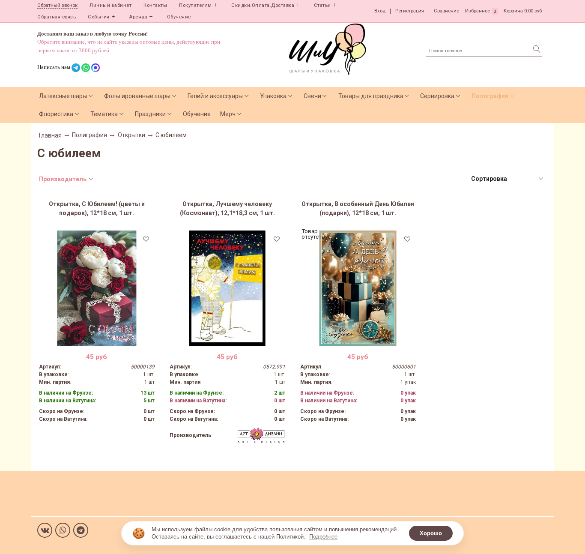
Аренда (138, 17)
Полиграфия (490, 96)
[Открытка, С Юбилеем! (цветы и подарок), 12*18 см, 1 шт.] (97, 288)
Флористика (56, 114)
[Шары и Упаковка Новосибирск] (327, 48)
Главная (50, 135)
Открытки (131, 135)
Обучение (179, 17)
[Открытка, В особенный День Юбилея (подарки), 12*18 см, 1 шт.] (358, 288)
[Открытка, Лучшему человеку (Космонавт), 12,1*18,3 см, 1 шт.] (227, 288)
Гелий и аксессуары (215, 96)
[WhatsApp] (62, 530)
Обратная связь (56, 17)
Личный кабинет (110, 5)
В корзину (96, 339)
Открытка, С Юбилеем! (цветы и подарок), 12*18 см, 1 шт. (97, 208)
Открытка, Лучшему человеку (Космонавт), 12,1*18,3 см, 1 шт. (227, 208)
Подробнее (323, 536)
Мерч (228, 114)
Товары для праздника (370, 96)
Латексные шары (63, 96)
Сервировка (437, 96)
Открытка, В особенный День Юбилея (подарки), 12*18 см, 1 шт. (357, 208)
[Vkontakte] (44, 530)
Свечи (312, 96)
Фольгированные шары (137, 96)
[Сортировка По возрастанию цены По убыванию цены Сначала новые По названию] (506, 178)
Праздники (150, 114)
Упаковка (273, 96)
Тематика (104, 114)
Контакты (155, 5)
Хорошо (431, 533)
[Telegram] (80, 530)
